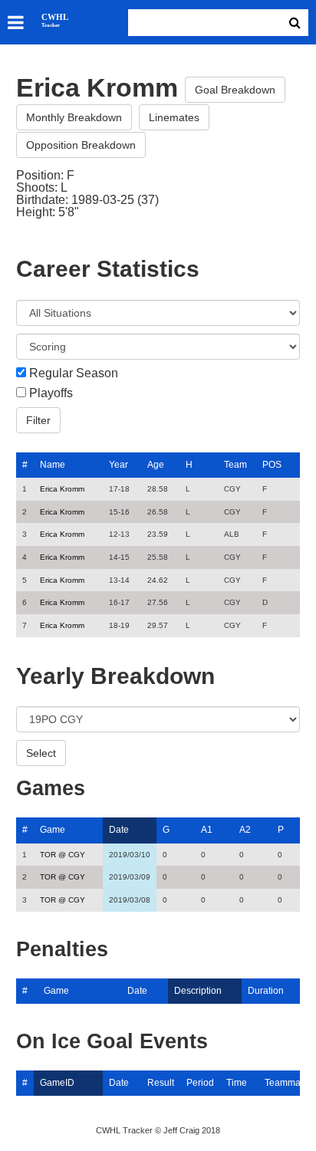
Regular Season (73, 373)
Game (52, 829)
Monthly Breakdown (74, 117)
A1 (206, 829)
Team (235, 464)
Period (200, 1082)
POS (271, 464)
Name (52, 464)
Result (160, 1082)
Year (118, 464)
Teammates (289, 1082)
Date (119, 829)
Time (236, 1082)
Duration (266, 990)
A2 (245, 829)
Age (155, 464)
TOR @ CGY (62, 854)
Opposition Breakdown (81, 145)
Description (198, 990)
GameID (57, 1082)
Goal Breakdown (235, 90)
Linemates (174, 117)
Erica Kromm (62, 489)
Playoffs (51, 393)
